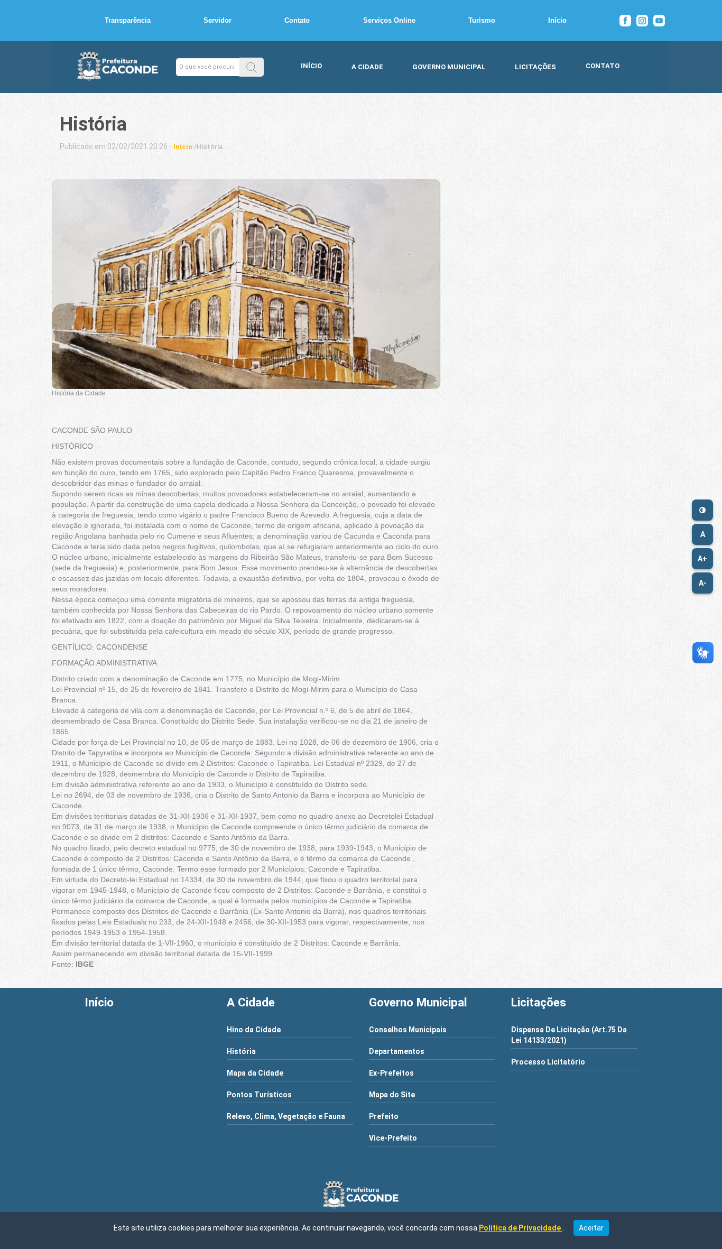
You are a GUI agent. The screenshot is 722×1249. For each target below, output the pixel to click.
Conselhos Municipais (408, 1029)
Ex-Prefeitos (391, 1073)
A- (703, 583)
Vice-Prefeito (393, 1138)
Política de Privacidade (520, 1228)
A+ (702, 558)
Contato (297, 20)
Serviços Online (389, 20)
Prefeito (384, 1116)
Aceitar (591, 1228)
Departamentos (396, 1051)
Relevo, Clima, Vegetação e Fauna (286, 1116)
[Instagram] (642, 20)
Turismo (481, 20)
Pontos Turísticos (259, 1094)
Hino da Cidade (254, 1029)
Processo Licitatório (548, 1062)
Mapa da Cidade (255, 1073)
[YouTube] (659, 20)
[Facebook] (625, 20)
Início (557, 20)
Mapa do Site (392, 1094)
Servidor (217, 20)
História (241, 1051)
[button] (251, 67)
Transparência (128, 20)
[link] (182, 147)
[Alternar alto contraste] (702, 510)
